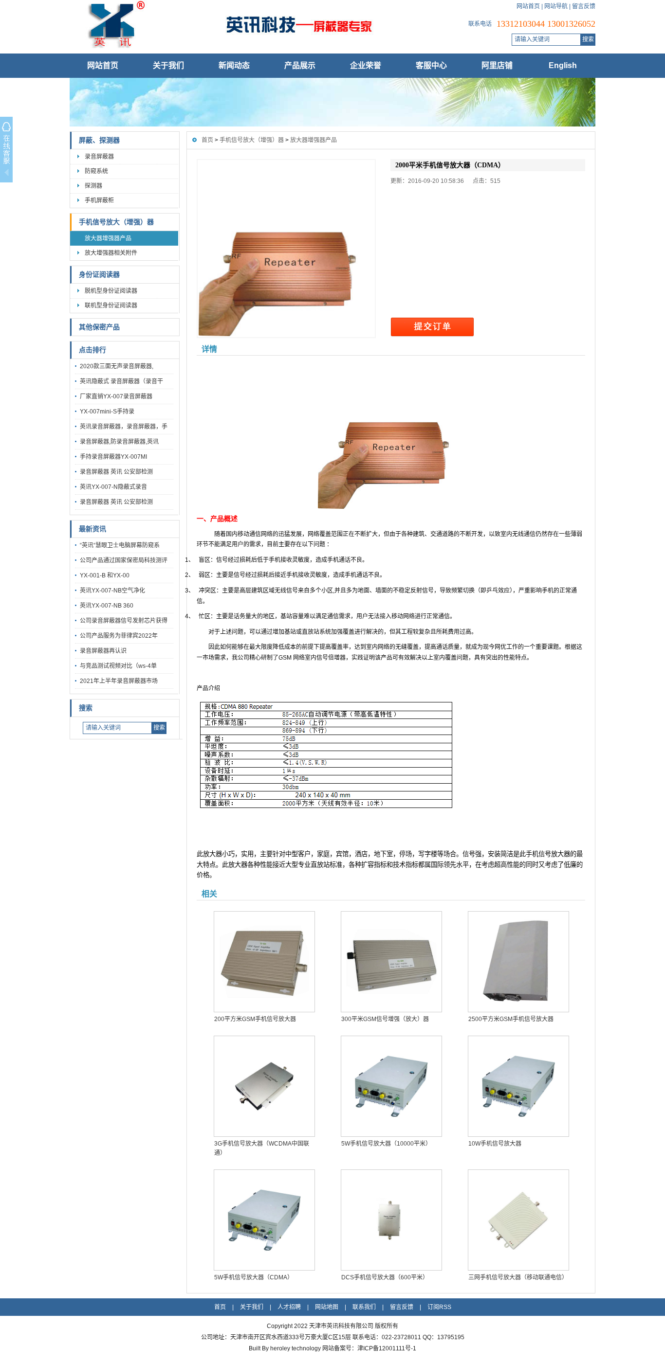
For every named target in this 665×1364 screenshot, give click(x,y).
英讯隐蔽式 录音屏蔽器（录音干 (121, 381)
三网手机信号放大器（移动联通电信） (518, 1277)
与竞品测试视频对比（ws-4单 (118, 666)
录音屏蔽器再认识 (103, 650)
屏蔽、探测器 (99, 140)
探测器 (93, 185)
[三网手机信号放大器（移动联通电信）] (518, 1220)
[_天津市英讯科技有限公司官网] (252, 46)
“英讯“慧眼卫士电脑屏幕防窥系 (120, 545)
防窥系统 (96, 171)
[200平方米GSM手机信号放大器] (264, 961)
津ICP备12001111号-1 (386, 1348)
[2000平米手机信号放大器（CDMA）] (286, 248)
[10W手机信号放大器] (518, 1086)
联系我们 (364, 1307)
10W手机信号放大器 (494, 1143)
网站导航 (556, 6)
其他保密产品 (99, 327)
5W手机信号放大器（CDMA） (253, 1277)
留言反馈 (583, 6)
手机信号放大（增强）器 (116, 222)
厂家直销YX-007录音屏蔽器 (116, 396)
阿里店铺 (497, 65)
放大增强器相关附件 (111, 253)
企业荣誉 (365, 65)
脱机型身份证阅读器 (111, 290)
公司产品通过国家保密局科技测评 (123, 560)
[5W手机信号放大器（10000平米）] (391, 1086)
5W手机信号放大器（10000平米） (386, 1143)
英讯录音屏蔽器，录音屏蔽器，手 (123, 426)
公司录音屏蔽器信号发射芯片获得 (123, 620)
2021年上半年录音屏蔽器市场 (119, 681)
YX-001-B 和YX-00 (104, 575)
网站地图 (326, 1307)
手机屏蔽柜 (99, 200)
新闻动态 (234, 65)
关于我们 (168, 65)
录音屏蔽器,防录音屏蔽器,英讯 (119, 441)
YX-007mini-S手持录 (107, 411)
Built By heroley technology (285, 1348)
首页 (207, 140)
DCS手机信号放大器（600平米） (384, 1277)
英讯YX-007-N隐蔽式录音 (113, 487)
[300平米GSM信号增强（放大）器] (391, 961)
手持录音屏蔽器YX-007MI (113, 456)
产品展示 (299, 65)
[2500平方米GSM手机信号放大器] (518, 961)
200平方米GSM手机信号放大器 (255, 1019)
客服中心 (431, 65)
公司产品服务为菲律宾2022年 (119, 635)
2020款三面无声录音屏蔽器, (116, 366)
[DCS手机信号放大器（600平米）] (391, 1220)
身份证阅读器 (99, 274)
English (563, 65)
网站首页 (528, 6)
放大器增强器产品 (108, 238)
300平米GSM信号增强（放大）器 (385, 1019)
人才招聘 (289, 1307)
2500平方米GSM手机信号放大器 (511, 1019)
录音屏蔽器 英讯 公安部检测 (116, 471)
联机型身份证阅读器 (111, 305)
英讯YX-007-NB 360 (106, 605)
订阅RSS (439, 1307)
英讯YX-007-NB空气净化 (112, 590)
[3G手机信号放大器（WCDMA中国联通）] (264, 1086)
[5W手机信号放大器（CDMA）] (264, 1220)
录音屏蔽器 (99, 156)
